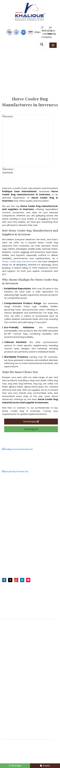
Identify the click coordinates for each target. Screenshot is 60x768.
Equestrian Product (13, 485)
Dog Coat (8, 541)
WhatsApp (30, 429)
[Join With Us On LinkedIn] (22, 579)
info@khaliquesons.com (16, 567)
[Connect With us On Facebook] (4, 579)
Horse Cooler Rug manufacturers (19, 261)
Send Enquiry (30, 421)
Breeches (8, 537)
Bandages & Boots (13, 532)
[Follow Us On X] (10, 579)
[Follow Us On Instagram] (16, 579)
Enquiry (46, 765)
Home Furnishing (12, 494)
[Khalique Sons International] (30, 10)
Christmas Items (12, 503)
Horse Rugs (9, 518)
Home (12, 78)
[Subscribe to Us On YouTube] (28, 579)
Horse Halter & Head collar (17, 523)
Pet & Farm (9, 489)
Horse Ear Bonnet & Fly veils (17, 527)
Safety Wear (10, 498)
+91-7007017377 (13, 562)
